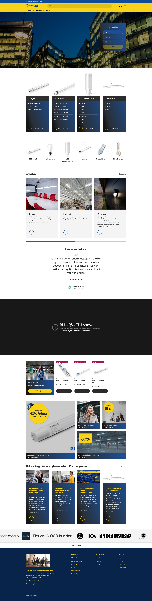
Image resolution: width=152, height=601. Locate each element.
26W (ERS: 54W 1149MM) (61, 116)
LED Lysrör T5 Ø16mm (81, 381)
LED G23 (81, 113)
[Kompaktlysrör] (101, 149)
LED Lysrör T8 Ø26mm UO (99, 382)
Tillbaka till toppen (76, 545)
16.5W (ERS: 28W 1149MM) (61, 106)
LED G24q (82, 106)
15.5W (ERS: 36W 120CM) (35, 106)
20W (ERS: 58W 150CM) (35, 109)
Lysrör (84, 159)
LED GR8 (81, 119)
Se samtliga (122, 174)
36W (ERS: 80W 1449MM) (61, 119)
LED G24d (82, 103)
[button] (125, 5)
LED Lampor (50, 159)
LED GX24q (82, 116)
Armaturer (39, 10)
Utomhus (98, 564)
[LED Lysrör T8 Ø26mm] (64, 369)
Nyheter (121, 561)
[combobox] (79, 6)
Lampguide (122, 564)
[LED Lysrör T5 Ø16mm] (82, 369)
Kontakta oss (122, 567)
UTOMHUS (108, 109)
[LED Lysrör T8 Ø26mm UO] (100, 369)
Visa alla (123, 466)
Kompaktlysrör (101, 159)
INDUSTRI (107, 106)
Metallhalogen (118, 159)
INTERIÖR (107, 103)
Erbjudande (122, 558)
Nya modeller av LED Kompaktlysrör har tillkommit (63, 490)
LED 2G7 (81, 122)
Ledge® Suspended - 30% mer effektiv (114, 489)
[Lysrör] (84, 149)
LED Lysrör (33, 159)
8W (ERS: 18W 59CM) (34, 103)
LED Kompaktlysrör (67, 160)
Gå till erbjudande (40, 391)
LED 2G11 (81, 109)
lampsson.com (33, 595)
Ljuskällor (29, 10)
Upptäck (49, 10)
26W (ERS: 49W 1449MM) (61, 113)
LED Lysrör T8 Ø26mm (63, 381)
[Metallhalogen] (118, 149)
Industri (98, 561)
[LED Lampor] (50, 149)
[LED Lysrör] (33, 149)
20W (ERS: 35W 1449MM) (61, 109)
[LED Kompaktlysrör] (67, 149)
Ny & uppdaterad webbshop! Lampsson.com (87, 490)
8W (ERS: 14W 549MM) (60, 103)
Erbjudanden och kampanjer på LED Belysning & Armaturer (36, 491)
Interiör (98, 558)
